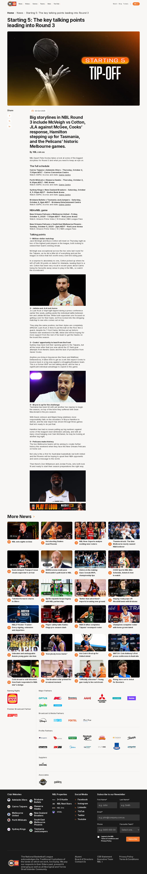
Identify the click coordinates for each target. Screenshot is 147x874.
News (20, 12)
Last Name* (124, 800)
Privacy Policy (106, 841)
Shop (120, 4)
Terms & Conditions (108, 838)
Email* (99, 812)
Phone (99, 824)
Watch (115, 4)
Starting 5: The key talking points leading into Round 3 (57, 12)
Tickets (125, 4)
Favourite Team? (126, 824)
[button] (21, 3)
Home (10, 12)
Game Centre (65, 175)
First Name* (102, 800)
